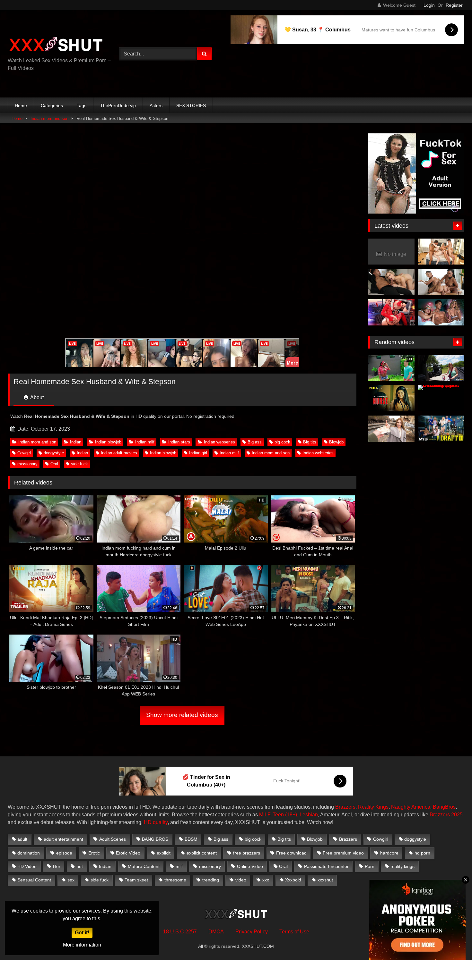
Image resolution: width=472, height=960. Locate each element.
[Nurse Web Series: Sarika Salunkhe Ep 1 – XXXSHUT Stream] (391, 398)
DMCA (216, 931)
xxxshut (325, 879)
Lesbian (309, 814)
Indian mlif (144, 442)
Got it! (82, 932)
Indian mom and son (49, 118)
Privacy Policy (251, 931)
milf (179, 866)
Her (56, 866)
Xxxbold (293, 879)
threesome (175, 879)
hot (79, 866)
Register (454, 5)
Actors (156, 105)
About (36, 397)
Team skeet (136, 879)
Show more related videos (182, 715)
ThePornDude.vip (118, 105)
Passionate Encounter (326, 866)
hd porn (422, 852)
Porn (369, 866)
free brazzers (246, 852)
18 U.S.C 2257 (180, 931)
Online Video (250, 866)
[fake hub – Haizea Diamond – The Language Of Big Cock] (391, 429)
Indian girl (198, 453)
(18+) (291, 814)
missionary (27, 463)
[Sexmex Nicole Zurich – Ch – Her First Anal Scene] (391, 312)
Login (429, 5)
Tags (81, 105)
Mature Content (144, 866)
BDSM (191, 839)
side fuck (79, 463)
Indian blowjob (108, 442)
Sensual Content (34, 879)
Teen (278, 814)
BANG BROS (155, 839)
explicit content (202, 852)
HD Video (27, 866)
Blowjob (336, 442)
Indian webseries (219, 442)
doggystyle (54, 453)
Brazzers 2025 (446, 814)
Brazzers (345, 807)
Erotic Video (128, 852)
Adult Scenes (112, 839)
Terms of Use (294, 931)
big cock (282, 442)
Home (21, 105)
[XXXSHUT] (56, 45)
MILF (264, 814)
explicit (163, 852)
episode (64, 852)
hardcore (389, 852)
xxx (265, 879)
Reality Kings (373, 807)
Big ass (255, 442)
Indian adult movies (119, 453)
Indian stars (179, 442)
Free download (291, 852)
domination (28, 852)
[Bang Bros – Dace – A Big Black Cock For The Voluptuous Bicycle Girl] (441, 368)
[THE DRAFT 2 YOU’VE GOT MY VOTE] (441, 429)
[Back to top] (452, 941)
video (240, 879)
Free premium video (343, 852)
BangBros (444, 807)
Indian (75, 442)
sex (70, 879)
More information (82, 944)
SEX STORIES (191, 105)
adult (22, 839)
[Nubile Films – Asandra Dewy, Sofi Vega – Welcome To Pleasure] (441, 282)
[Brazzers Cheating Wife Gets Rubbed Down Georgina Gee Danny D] (441, 398)
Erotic (94, 852)
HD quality (156, 822)
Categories (52, 105)
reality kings (402, 866)
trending (210, 879)
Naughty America (410, 807)
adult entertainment (63, 839)
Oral (54, 463)
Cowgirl (24, 453)
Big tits (309, 442)
